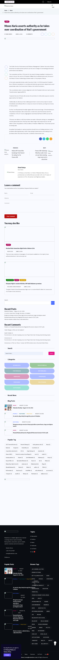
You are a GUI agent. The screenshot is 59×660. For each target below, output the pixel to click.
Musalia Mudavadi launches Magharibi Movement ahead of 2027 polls (21, 317)
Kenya (50, 457)
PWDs (44, 467)
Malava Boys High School (12, 464)
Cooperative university (11, 451)
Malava (47, 460)
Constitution (35, 447)
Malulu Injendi (34, 464)
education (41, 451)
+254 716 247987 (10, 550)
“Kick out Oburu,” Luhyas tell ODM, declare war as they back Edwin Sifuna (30, 343)
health (44, 454)
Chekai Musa (25, 447)
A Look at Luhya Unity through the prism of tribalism (17, 313)
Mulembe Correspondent (14, 286)
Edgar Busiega (31, 451)
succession (49, 470)
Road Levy (19, 470)
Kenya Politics (9, 460)
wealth (17, 473)
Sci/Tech (16, 387)
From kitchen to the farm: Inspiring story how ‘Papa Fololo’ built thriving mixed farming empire (27, 335)
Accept (7, 655)
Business (17, 365)
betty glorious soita (38, 444)
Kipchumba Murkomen (22, 460)
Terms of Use (7, 652)
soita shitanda (39, 470)
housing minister (10, 457)
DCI (22, 451)
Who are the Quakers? (18, 330)
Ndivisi (28, 467)
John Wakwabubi (30, 457)
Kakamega (41, 457)
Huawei (20, 457)
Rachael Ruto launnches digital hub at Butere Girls (20, 248)
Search (6, 300)
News (11, 10)
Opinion (42, 376)
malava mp (25, 464)
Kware (33, 460)
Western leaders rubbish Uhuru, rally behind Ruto (16, 319)
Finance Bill (9, 454)
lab (40, 460)
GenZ (36, 454)
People (17, 382)
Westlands (34, 473)
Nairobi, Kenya (9, 548)
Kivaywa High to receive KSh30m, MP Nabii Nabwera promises (24, 283)
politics (36, 467)
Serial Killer (29, 470)
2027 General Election (11, 444)
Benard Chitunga (25, 444)
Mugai (44, 464)
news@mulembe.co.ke (11, 553)
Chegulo (15, 447)
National (42, 371)
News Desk (10, 251)
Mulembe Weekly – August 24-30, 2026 (14, 311)
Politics (42, 382)
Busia (48, 444)
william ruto (44, 473)
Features (17, 371)
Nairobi (20, 467)
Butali (8, 447)
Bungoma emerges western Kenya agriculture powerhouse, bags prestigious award (25, 315)
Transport (9, 473)
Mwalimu (6, 327)
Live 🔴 (33, 551)
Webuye (25, 473)
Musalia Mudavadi (10, 467)
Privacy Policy (10, 650)
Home (5, 10)
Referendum (9, 470)
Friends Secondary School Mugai (23, 454)
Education (42, 365)
